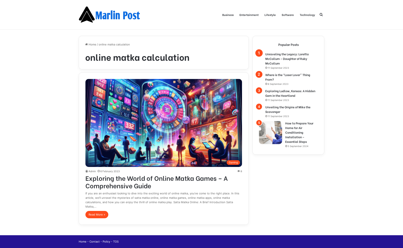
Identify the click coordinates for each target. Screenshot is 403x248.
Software (288, 15)
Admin (92, 171)
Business (228, 15)
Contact (95, 241)
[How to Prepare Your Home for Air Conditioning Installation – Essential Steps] (270, 132)
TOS (116, 241)
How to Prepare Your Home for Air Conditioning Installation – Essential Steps (299, 132)
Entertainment (249, 15)
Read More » (97, 214)
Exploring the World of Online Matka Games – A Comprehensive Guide (156, 181)
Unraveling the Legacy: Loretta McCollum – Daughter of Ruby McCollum (287, 58)
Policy (107, 241)
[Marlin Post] (110, 14)
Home (92, 44)
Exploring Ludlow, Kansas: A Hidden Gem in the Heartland (290, 93)
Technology (307, 15)
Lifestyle (270, 15)
